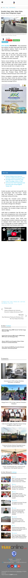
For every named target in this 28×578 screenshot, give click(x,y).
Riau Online (10, 303)
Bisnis (14, 477)
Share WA (16, 40)
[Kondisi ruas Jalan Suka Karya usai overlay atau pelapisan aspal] (14, 25)
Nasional (15, 500)
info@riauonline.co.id (21, 562)
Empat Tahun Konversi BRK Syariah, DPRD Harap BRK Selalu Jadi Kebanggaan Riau (13, 336)
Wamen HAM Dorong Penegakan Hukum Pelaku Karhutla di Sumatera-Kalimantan (13, 342)
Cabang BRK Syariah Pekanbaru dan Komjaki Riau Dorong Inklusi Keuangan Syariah (19, 495)
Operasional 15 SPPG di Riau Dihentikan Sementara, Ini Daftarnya (14, 381)
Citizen (14, 508)
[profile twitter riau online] (15, 566)
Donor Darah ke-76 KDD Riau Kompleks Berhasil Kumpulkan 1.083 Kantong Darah (13, 348)
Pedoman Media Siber (9, 562)
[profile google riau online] (18, 566)
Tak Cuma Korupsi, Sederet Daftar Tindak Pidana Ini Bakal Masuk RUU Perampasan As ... (19, 537)
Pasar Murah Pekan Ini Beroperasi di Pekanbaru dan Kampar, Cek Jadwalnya (19, 488)
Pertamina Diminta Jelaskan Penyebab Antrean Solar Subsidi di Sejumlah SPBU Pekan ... (13, 446)
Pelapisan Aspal (6, 301)
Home (4, 7)
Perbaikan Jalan (16, 301)
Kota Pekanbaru (12, 7)
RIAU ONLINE (5, 45)
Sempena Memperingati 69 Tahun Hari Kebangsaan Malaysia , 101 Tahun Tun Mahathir (18, 512)
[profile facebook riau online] (8, 566)
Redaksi (11, 559)
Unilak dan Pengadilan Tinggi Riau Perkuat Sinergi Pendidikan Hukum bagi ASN (14, 424)
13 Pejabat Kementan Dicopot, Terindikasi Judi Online (19, 503)
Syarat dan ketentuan (15, 560)
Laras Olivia (23, 15)
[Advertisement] (14, 156)
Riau (7, 7)
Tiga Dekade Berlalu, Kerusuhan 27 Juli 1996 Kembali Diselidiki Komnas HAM (18, 521)
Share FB (5, 42)
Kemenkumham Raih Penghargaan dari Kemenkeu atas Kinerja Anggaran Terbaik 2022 (15, 184)
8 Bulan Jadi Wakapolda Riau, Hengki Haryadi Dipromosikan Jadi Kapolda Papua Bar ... (14, 467)
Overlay (11, 301)
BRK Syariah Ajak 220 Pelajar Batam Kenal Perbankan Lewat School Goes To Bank (19, 480)
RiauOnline (19, 571)
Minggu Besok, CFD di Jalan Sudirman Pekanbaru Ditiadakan (14, 403)
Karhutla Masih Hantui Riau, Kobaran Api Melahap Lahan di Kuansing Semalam (19, 529)
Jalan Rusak (22, 301)
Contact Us (18, 559)
